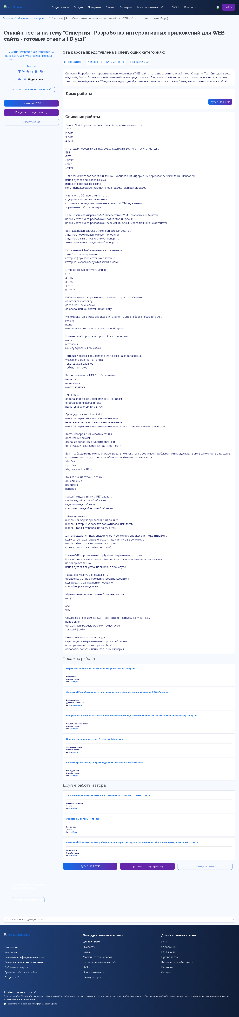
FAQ (164, 942)
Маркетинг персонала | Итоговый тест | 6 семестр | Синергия (100, 668)
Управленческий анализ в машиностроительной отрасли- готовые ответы (108, 795)
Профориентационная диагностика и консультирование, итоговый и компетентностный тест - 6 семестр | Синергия (131, 715)
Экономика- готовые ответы (82, 819)
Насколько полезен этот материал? (31, 89)
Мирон (31, 66)
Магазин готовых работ (152, 7)
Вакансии (167, 967)
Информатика (72, 61)
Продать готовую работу (31, 112)
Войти (228, 7)
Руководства (169, 957)
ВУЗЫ (175, 7)
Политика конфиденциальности (24, 957)
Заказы (110, 7)
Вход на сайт (13, 977)
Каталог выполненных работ (101, 962)
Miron (75, 808)
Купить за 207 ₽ (31, 103)
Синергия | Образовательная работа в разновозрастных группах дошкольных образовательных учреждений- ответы (132, 842)
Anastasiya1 (78, 705)
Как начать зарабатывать (177, 962)
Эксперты (126, 7)
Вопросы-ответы (93, 972)
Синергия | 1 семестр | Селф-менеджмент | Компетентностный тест (104, 762)
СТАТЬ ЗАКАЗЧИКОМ (28, 900)
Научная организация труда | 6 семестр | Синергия (94, 739)
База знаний (168, 952)
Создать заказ (60, 7)
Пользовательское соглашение (24, 962)
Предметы (94, 7)
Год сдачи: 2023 (140, 61)
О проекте (11, 947)
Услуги (78, 7)
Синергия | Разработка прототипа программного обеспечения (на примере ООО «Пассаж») (117, 692)
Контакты (190, 7)
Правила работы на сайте (21, 972)
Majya (75, 682)
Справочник (168, 947)
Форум (165, 972)
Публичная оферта (16, 967)
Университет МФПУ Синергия (105, 61)
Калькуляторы (92, 977)
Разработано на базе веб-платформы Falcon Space (32, 1004)
